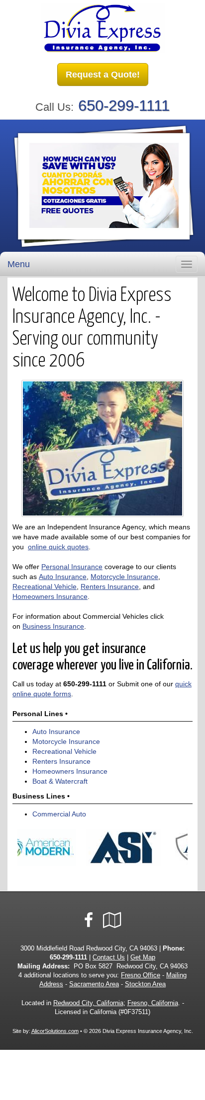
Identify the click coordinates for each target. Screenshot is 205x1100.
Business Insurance (53, 626)
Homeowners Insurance (50, 596)
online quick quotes (58, 547)
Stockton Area (145, 984)
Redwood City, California (88, 1003)
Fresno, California (152, 1003)
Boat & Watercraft (60, 781)
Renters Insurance (110, 586)
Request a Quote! (103, 74)
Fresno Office (140, 975)
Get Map (142, 957)
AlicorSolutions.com (55, 1031)
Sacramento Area (94, 984)
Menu (18, 264)
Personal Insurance (71, 567)
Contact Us (109, 957)
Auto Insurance (63, 577)
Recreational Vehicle (44, 586)
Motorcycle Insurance (124, 577)
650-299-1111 (124, 105)
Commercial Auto (59, 814)
